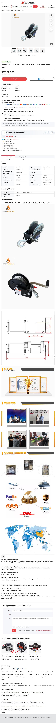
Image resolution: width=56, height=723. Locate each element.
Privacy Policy (49, 717)
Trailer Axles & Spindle (19, 671)
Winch (4, 692)
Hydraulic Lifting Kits (6, 677)
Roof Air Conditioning (19, 677)
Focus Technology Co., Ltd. (18, 717)
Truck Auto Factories (7, 706)
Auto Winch (24, 10)
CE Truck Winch (15, 709)
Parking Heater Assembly (47, 674)
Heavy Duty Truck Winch (22, 695)
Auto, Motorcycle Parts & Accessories (12, 10)
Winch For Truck (29, 706)
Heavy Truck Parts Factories (21, 702)
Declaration (43, 717)
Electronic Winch (18, 706)
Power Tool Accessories (13, 692)
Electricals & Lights (19, 674)
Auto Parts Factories (7, 702)
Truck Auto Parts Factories (37, 702)
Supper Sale (44, 677)
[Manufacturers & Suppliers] (28, 2)
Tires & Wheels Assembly (33, 674)
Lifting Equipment (26, 692)
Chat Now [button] (42, 79)
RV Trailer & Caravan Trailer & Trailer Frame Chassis (8, 671)
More (2, 712)
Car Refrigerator (31, 677)
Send (14, 630)
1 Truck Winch (6, 709)
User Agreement (36, 717)
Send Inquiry (14, 79)
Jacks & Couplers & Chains (7, 674)
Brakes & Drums (31, 671)
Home (2, 10)
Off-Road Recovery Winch (8, 695)
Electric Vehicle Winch (38, 692)
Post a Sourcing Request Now (43, 630)
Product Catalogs (22, 668)
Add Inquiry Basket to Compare (28, 55)
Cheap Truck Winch (40, 706)
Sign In (3, 150)
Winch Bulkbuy (25, 709)
